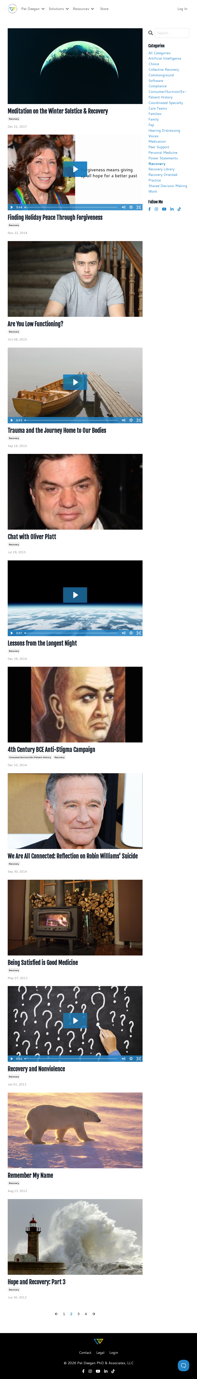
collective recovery (163, 69)
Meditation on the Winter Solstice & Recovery (58, 111)
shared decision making (167, 185)
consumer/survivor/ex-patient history (30, 757)
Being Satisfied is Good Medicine (43, 962)
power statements (163, 158)
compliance (157, 85)
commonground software (161, 77)
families (154, 113)
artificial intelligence (164, 58)
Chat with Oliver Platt (32, 536)
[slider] (71, 207)
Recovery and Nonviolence (36, 1069)
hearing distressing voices (164, 133)
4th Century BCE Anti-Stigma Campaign (51, 749)
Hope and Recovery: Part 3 (36, 1282)
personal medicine (162, 152)
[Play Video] (11, 207)
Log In (182, 8)
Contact (85, 1352)
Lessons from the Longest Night (42, 643)
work (152, 191)
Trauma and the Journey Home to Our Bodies (57, 430)
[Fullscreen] (139, 207)
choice (153, 63)
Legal (100, 1352)
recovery (14, 118)
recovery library (161, 168)
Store (104, 8)
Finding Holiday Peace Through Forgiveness (55, 217)
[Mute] (123, 207)
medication (157, 141)
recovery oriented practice (162, 177)
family (153, 119)
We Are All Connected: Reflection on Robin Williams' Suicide (73, 856)
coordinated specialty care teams (165, 105)
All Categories (159, 52)
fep (151, 124)
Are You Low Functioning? (35, 324)
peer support (158, 146)
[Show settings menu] (131, 207)
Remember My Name (30, 1175)
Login (113, 1352)
